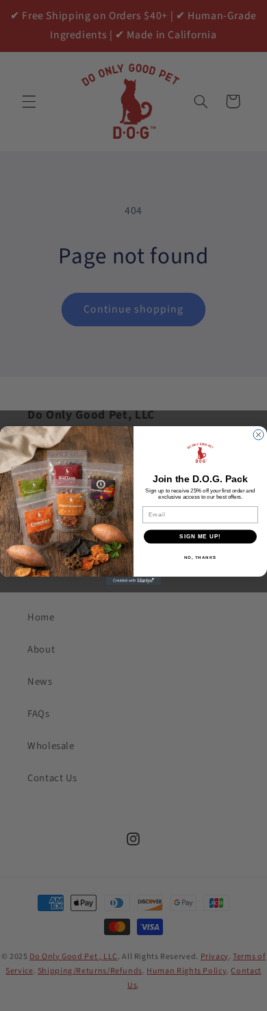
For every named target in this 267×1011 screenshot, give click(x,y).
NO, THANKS (200, 557)
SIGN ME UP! (200, 537)
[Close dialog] (258, 435)
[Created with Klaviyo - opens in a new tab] (133, 581)
